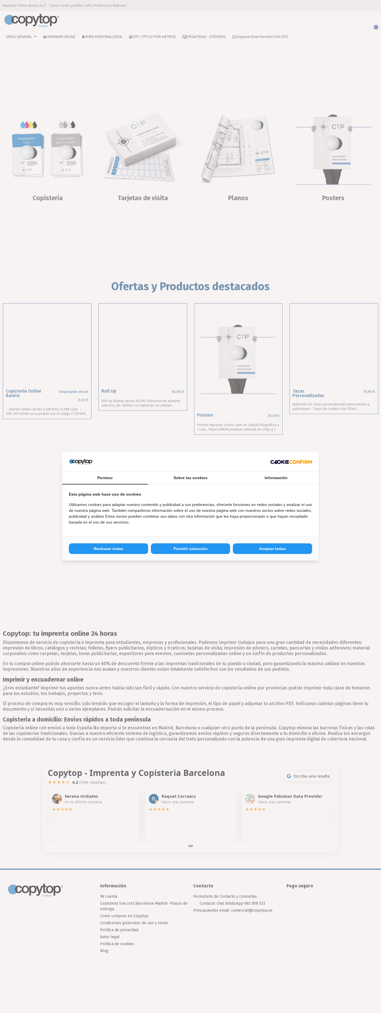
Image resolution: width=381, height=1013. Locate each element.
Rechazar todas (108, 548)
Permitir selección (190, 548)
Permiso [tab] (105, 478)
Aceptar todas (272, 548)
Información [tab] (276, 478)
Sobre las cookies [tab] (190, 478)
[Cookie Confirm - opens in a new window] (291, 462)
